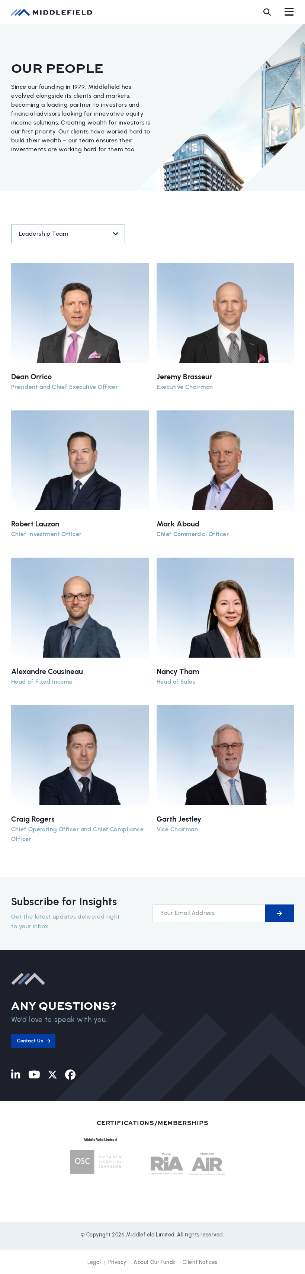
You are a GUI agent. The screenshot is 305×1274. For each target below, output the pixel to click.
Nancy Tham (178, 671)
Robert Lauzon (35, 523)
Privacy (117, 1262)
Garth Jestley (179, 819)
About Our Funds (154, 1262)
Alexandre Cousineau (47, 671)
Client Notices (200, 1262)
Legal (94, 1262)
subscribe (279, 913)
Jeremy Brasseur (184, 376)
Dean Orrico (31, 376)
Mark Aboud (178, 523)
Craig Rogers (33, 819)
